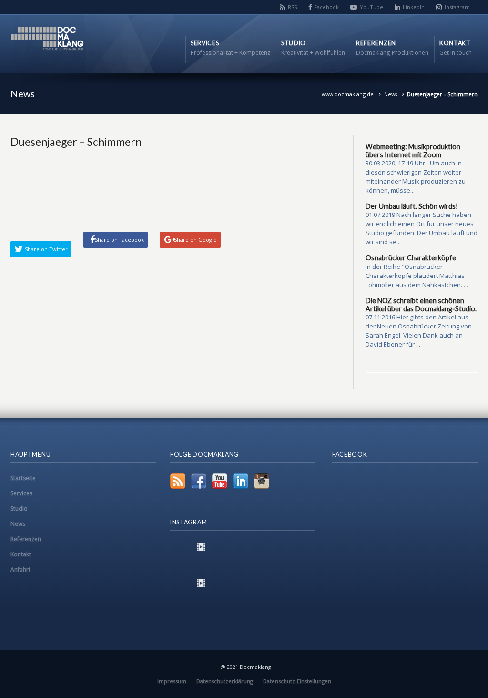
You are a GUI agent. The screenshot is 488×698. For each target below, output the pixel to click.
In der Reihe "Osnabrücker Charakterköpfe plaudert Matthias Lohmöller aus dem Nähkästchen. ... (417, 275)
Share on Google (195, 239)
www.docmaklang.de (348, 94)
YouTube (371, 6)
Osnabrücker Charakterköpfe (411, 258)
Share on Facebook (119, 239)
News (390, 94)
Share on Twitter (46, 249)
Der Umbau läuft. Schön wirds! (412, 206)
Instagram (457, 6)
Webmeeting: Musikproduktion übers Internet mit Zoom (413, 151)
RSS (292, 6)
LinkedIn (414, 6)
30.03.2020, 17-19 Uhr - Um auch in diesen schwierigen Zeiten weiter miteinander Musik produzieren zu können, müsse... (416, 177)
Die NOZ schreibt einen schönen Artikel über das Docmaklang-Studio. (421, 305)
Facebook (326, 6)
